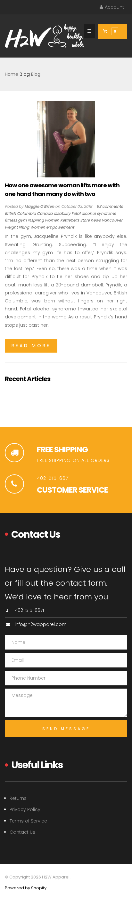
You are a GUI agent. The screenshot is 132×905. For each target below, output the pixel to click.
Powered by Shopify (25, 888)
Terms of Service (28, 821)
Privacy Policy (25, 809)
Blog (25, 74)
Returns (18, 798)
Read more (31, 345)
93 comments (109, 206)
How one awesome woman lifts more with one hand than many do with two (62, 189)
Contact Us (22, 832)
